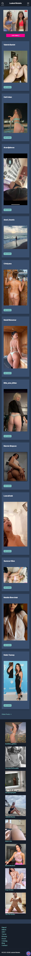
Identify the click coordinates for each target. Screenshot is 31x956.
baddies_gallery (11, 744)
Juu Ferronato (10, 914)
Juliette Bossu (10, 817)
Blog (3, 943)
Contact (4, 945)
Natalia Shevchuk (11, 597)
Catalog (4, 941)
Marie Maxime (10, 865)
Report (4, 927)
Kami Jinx (8, 841)
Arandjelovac (9, 147)
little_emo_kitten (10, 383)
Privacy (4, 936)
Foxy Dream (9, 890)
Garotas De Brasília (12, 768)
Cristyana (7, 264)
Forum (4, 939)
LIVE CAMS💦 (15, 35)
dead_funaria (9, 220)
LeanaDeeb (8, 496)
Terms (4, 934)
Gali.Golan (8, 97)
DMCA (4, 930)
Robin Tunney (9, 655)
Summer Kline (9, 561)
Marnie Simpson (10, 446)
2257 (3, 932)
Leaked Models (15, 3)
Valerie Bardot (9, 45)
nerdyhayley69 (10, 792)
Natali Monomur (10, 320)
